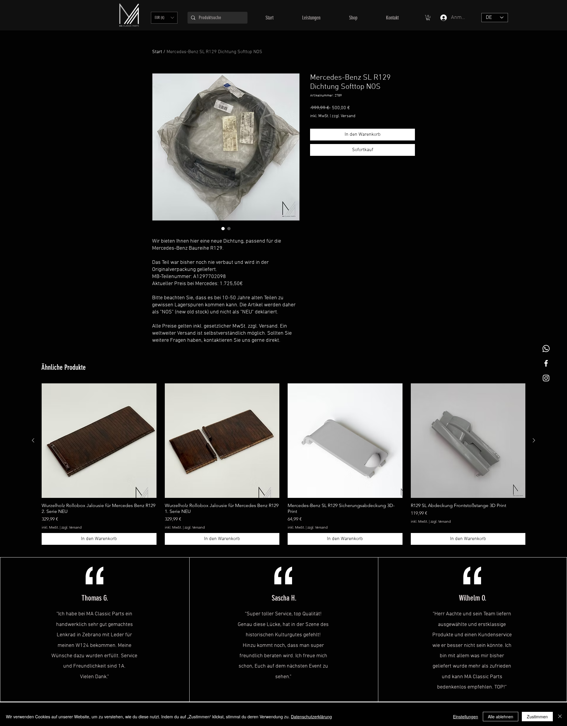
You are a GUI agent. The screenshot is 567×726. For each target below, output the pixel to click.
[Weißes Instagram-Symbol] (546, 378)
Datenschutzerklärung (311, 717)
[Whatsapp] (546, 348)
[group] (283, 464)
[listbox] (164, 18)
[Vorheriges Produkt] (33, 440)
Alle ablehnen (500, 717)
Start (157, 52)
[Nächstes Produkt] (533, 440)
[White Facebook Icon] (546, 363)
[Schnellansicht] (99, 440)
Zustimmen (537, 717)
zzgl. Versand (343, 116)
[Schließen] (559, 716)
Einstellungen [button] (465, 717)
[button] (164, 18)
